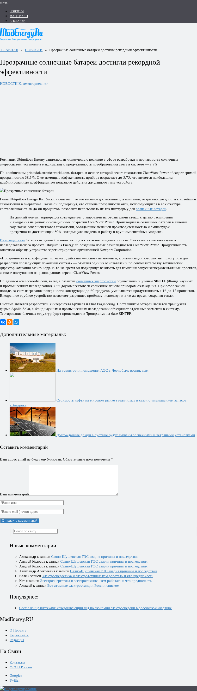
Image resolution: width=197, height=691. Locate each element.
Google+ (16, 675)
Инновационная (12, 239)
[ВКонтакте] (3, 322)
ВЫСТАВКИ (17, 21)
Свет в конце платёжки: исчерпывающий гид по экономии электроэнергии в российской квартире (95, 607)
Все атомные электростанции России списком (83, 585)
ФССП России (21, 667)
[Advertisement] (98, 119)
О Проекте (18, 630)
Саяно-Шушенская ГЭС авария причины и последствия (94, 556)
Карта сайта (19, 634)
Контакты (17, 662)
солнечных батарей (151, 208)
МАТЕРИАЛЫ (19, 16)
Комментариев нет (33, 83)
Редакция (17, 639)
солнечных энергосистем (96, 280)
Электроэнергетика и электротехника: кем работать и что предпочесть (97, 575)
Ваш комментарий (14, 494)
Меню (3, 3)
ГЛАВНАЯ (9, 49)
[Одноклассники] (9, 322)
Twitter (15, 680)
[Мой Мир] (16, 322)
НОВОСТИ (17, 11)
